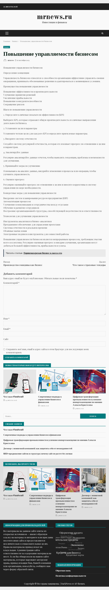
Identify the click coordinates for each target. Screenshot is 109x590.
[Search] (102, 33)
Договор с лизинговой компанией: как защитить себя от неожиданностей (37, 448)
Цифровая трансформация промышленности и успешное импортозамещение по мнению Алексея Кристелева (89, 381)
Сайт (5, 339)
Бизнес (6, 47)
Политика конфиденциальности (71, 575)
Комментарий (11, 282)
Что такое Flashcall (19, 381)
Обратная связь (63, 570)
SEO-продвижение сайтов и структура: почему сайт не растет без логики (37, 453)
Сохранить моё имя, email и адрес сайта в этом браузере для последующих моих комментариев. (47, 351)
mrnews (10, 60)
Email (6, 328)
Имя (6, 318)
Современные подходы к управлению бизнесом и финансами (54, 381)
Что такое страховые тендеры (89, 263)
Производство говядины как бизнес (22, 263)
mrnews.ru (54, 17)
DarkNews (66, 583)
